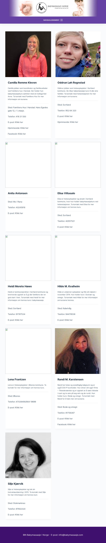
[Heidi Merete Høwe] (28, 258)
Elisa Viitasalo (66, 193)
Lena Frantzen (17, 379)
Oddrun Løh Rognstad (71, 82)
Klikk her (19, 122)
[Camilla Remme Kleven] (28, 54)
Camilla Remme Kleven (22, 82)
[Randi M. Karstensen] (78, 351)
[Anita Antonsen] (28, 165)
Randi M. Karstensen (70, 379)
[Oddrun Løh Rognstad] (78, 54)
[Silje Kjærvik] (28, 455)
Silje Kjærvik (15, 483)
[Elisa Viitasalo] (78, 165)
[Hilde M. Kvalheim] (78, 258)
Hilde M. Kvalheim (69, 286)
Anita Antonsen (17, 193)
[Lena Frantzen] (28, 351)
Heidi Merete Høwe (20, 286)
